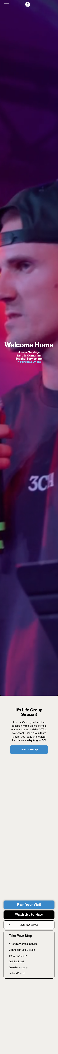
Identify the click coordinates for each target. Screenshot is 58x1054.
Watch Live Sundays (29, 914)
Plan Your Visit (29, 904)
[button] (30, 883)
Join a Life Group (29, 749)
